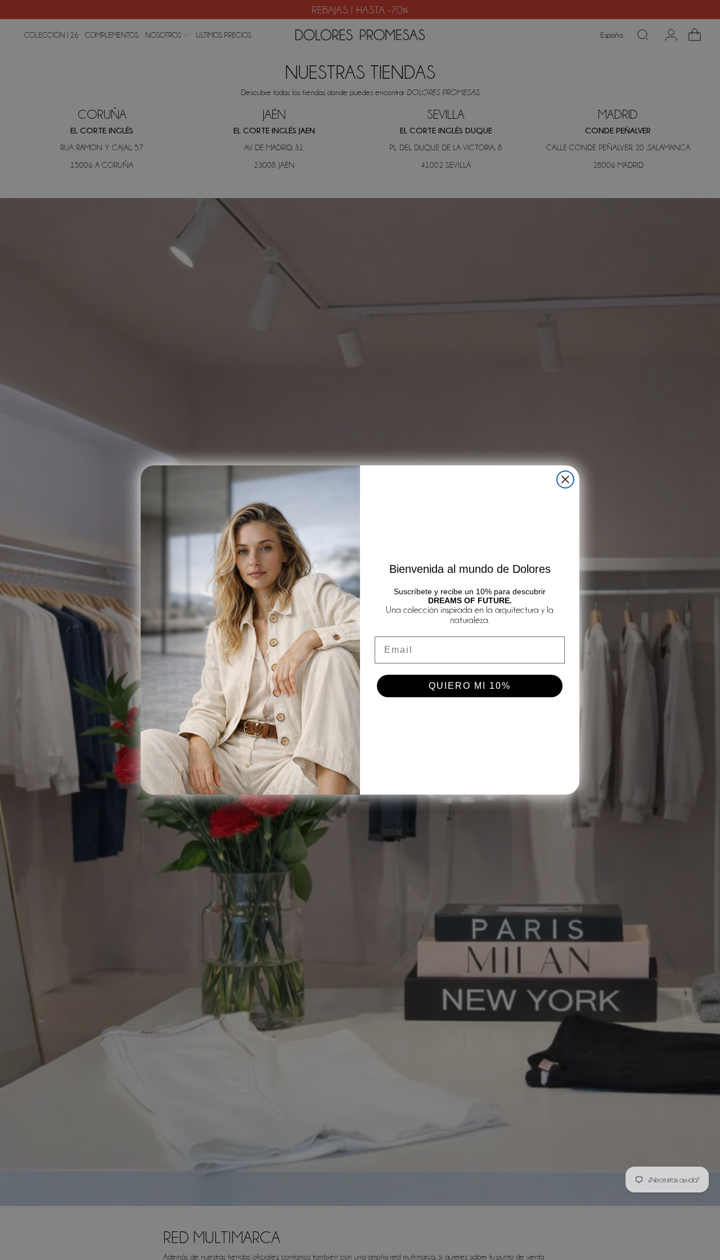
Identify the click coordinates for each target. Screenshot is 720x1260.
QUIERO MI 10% (470, 685)
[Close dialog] (565, 479)
